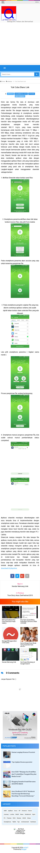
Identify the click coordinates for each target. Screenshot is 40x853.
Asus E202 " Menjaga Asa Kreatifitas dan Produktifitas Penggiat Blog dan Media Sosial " (24, 774)
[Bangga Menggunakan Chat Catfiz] (10, 633)
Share (29, 818)
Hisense (24, 810)
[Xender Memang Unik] (10, 654)
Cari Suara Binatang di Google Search (27, 663)
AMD (5, 810)
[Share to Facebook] (12, 576)
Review (19, 818)
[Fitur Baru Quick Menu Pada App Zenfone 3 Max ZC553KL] (29, 612)
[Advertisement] (20, 42)
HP (19, 810)
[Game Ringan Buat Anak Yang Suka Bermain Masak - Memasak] (29, 634)
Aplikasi (31, 94)
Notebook (28, 814)
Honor (30, 810)
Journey (6, 814)
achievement (25, 822)
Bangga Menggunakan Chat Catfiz (9, 641)
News (21, 814)
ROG (14, 818)
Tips (18, 822)
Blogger (24, 849)
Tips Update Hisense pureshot (22, 762)
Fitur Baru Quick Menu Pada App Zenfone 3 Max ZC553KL (28, 621)
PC (4, 818)
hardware (33, 822)
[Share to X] (17, 576)
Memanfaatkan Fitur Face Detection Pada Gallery (8, 621)
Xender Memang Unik (9, 662)
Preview (9, 818)
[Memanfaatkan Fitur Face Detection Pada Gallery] (10, 612)
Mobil (17, 814)
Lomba (12, 814)
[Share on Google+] (22, 576)
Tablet (14, 822)
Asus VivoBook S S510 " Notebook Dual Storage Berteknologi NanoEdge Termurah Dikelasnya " (23, 794)
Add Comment (20, 96)
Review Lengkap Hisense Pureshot (23, 752)
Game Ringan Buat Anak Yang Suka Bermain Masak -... (28, 644)
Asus (15, 810)
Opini (33, 814)
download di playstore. (9, 568)
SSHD (24, 818)
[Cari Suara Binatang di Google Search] (29, 654)
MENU (37, 2)
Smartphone (7, 822)
